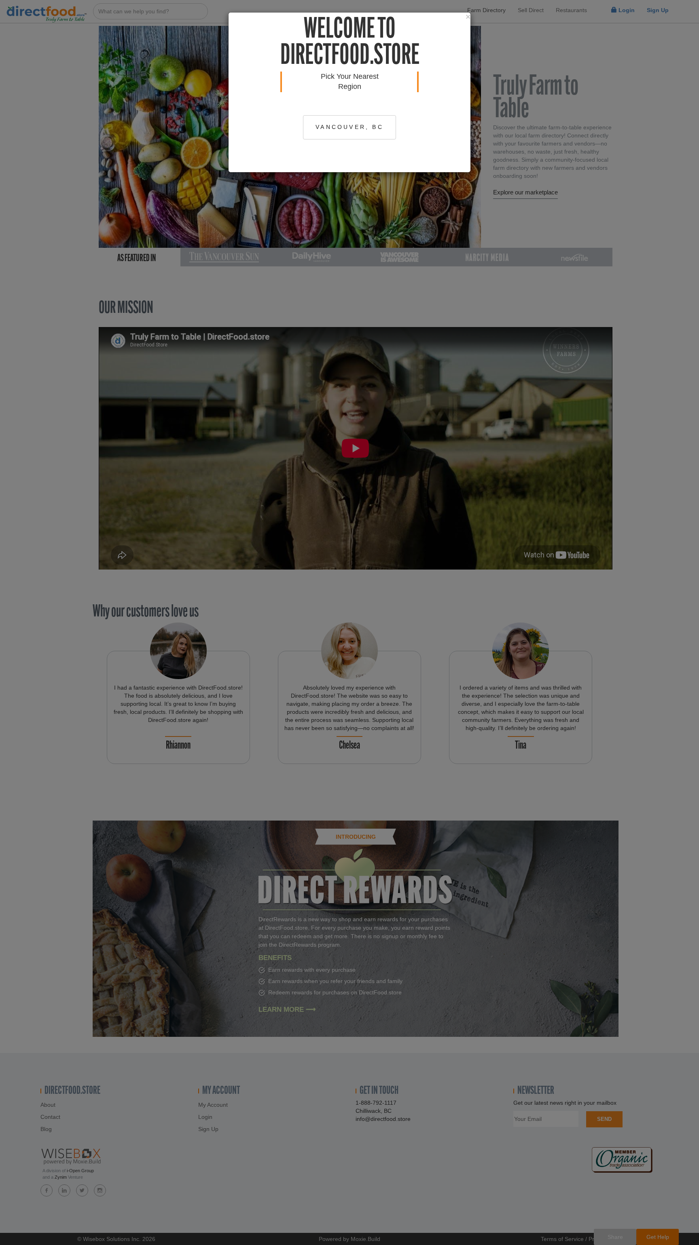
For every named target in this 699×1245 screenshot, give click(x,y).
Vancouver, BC (349, 127)
